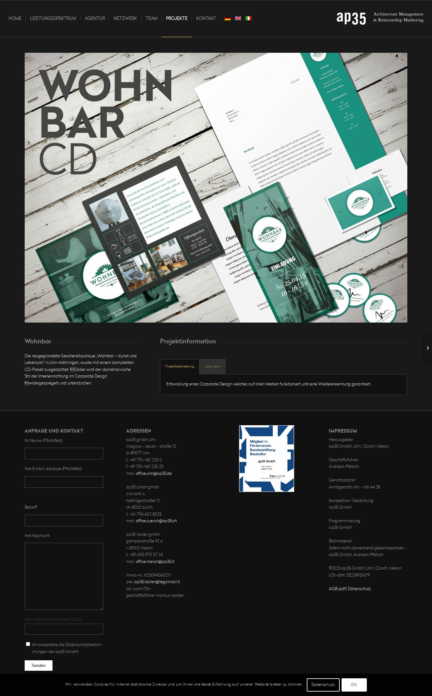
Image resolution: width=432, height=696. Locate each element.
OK (354, 685)
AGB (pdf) (338, 589)
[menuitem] (15, 18)
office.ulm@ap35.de (154, 474)
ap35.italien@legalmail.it (157, 582)
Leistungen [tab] (212, 366)
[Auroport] (427, 348)
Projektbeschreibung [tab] (179, 366)
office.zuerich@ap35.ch (156, 521)
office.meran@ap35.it (155, 562)
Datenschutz (359, 589)
